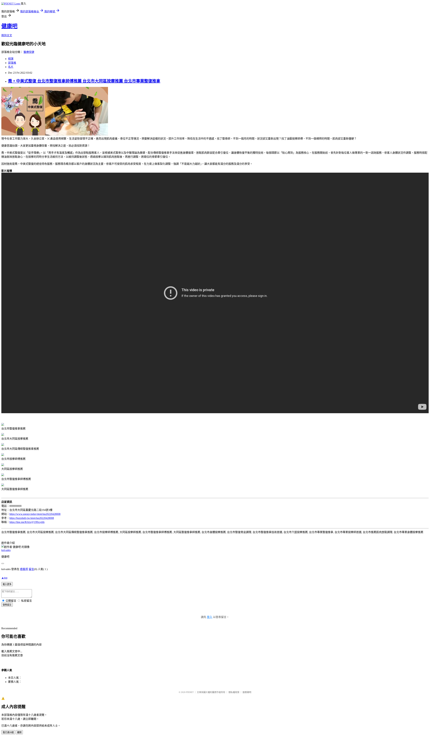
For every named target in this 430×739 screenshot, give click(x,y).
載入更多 (7, 584)
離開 (19, 732)
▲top (4, 577)
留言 (31, 569)
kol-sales (6, 550)
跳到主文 (6, 35)
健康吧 (9, 26)
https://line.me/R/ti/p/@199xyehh (27, 522)
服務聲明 (247, 692)
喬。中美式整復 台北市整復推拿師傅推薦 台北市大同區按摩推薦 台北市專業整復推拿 (84, 81)
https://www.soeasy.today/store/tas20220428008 (34, 514)
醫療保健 (29, 52)
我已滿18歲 (8, 732)
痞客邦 (24, 569)
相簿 (10, 58)
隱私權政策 (233, 692)
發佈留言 (7, 605)
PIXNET (190, 692)
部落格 (12, 62)
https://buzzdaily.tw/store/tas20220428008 (31, 518)
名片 (10, 66)
